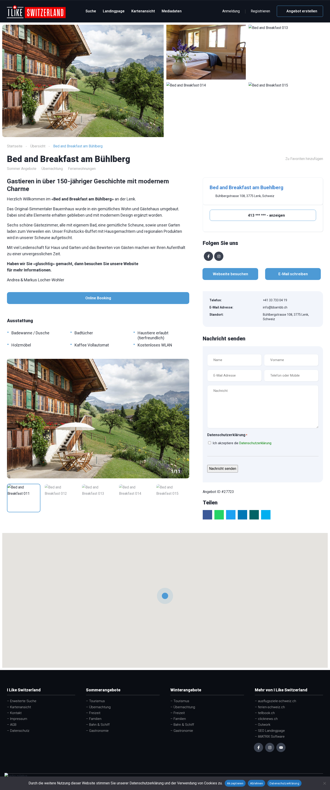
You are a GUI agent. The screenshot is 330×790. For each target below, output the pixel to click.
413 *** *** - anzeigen (266, 215)
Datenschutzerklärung (255, 443)
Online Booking (98, 298)
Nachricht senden (222, 468)
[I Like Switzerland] (36, 11)
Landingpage (114, 11)
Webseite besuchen (230, 274)
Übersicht (37, 146)
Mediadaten (172, 11)
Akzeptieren (235, 783)
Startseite (14, 146)
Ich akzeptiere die (242, 443)
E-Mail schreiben (293, 274)
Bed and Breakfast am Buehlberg (246, 187)
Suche (91, 11)
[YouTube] (281, 747)
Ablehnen (256, 783)
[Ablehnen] (324, 783)
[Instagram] (218, 256)
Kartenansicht (143, 11)
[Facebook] (208, 256)
